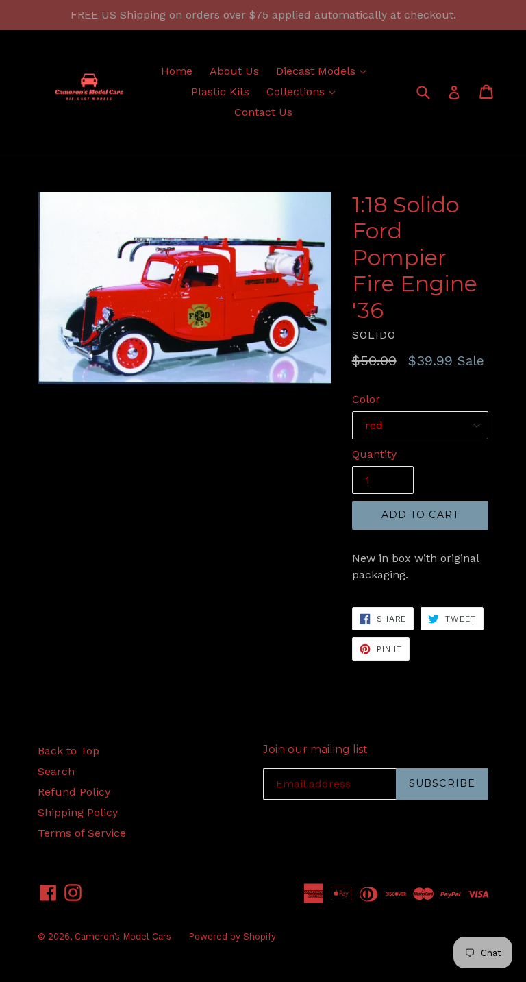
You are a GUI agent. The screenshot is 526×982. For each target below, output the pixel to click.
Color (366, 399)
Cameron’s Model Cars (123, 936)
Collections (304, 91)
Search (56, 771)
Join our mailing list (315, 749)
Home (176, 70)
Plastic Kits (220, 91)
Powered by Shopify (232, 936)
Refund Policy (74, 791)
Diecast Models (324, 70)
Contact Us (263, 112)
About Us (234, 70)
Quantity (374, 454)
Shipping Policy (78, 812)
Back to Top (68, 750)
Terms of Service (82, 832)
